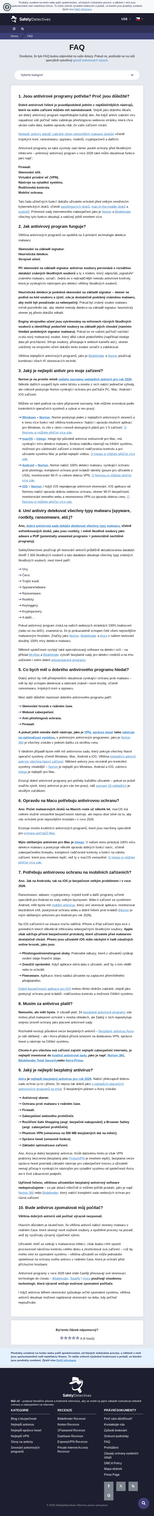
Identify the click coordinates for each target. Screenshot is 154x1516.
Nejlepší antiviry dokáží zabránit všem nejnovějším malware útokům (66, 134)
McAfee (35, 655)
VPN (87, 732)
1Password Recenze (71, 1430)
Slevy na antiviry (22, 1441)
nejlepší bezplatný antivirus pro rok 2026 (61, 1079)
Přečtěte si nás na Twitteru (121, 1486)
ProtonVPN (77, 1158)
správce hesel (103, 732)
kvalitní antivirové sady (69, 1055)
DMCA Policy (113, 1463)
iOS (25, 486)
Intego (41, 439)
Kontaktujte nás (114, 1424)
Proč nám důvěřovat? (118, 1418)
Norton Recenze (68, 1424)
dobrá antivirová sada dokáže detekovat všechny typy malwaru (73, 526)
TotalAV (75, 1278)
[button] (7, 7)
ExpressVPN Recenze (72, 1441)
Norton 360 (116, 1055)
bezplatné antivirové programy (104, 1012)
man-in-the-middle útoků (108, 206)
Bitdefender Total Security (37, 1060)
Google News (108, 1495)
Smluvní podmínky (116, 1436)
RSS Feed (133, 1486)
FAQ (107, 1441)
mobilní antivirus (63, 905)
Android (28, 465)
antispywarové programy (68, 660)
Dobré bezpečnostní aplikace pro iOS (44, 989)
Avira (103, 636)
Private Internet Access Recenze (72, 1449)
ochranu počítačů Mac (39, 833)
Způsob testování (115, 1430)
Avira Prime (74, 1060)
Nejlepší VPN (20, 1436)
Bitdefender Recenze (71, 1418)
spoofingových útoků (75, 206)
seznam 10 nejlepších (111, 786)
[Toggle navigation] (14, 29)
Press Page (112, 1474)
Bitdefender (123, 212)
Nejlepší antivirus (22, 1424)
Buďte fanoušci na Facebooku (108, 1486)
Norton (106, 212)
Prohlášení (111, 1447)
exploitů (23, 212)
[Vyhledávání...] (22, 29)
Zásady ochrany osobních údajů (121, 1455)
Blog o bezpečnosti (23, 1418)
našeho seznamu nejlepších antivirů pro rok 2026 (94, 379)
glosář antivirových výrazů (90, 60)
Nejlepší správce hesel (26, 1430)
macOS (27, 439)
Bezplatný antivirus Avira (116, 1031)
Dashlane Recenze (70, 1436)
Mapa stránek (113, 1468)
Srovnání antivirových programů (25, 1449)
